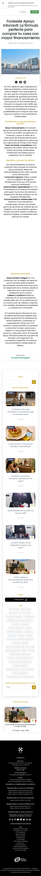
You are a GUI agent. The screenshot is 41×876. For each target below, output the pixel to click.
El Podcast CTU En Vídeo (20, 829)
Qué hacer (11, 658)
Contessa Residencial (16, 628)
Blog (20, 827)
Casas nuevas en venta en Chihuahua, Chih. (20, 790)
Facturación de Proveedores (20, 848)
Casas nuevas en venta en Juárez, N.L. (20, 808)
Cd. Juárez (15, 624)
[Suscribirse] (34, 687)
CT (20, 613)
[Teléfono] (30, 819)
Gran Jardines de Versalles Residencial (20, 639)
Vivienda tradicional (13, 677)
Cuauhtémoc (28, 632)
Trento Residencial (27, 669)
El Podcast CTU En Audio (20, 830)
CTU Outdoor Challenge (13, 617)
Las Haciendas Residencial (14, 647)
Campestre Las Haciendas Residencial (20, 620)
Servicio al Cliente (20, 845)
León (27, 647)
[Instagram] (12, 819)
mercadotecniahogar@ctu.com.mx (20, 774)
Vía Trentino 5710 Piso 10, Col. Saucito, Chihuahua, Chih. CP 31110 (20, 763)
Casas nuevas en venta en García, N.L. (20, 806)
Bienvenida (13, 613)
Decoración (12, 635)
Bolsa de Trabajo (20, 834)
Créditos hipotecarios (14, 632)
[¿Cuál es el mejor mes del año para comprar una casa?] (20, 722)
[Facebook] (10, 819)
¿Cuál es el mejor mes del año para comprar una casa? (20, 725)
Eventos (20, 635)
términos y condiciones (23, 872)
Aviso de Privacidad (20, 850)
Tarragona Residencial (20, 666)
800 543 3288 (20, 769)
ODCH (24, 651)
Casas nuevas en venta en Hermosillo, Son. (20, 814)
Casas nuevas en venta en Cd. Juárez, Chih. (20, 792)
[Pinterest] (15, 819)
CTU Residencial (29, 617)
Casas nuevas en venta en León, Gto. (20, 800)
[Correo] (27, 819)
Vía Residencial (28, 677)
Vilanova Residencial (20, 673)
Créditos (28, 628)
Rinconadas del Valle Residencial (20, 662)
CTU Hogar (26, 613)
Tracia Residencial (13, 669)
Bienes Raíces (25, 609)
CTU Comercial (20, 836)
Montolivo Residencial (13, 651)
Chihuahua (24, 624)
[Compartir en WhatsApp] (16, 82)
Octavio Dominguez (20, 357)
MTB (32, 647)
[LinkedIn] (21, 819)
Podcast (31, 651)
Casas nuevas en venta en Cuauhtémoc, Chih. (20, 794)
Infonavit (24, 643)
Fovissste (29, 635)
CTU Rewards (20, 839)
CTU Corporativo (20, 832)
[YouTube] (18, 819)
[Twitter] (24, 819)
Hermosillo (16, 643)
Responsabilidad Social (24, 658)
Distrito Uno (20, 843)
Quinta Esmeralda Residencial (20, 654)
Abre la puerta (14, 609)
